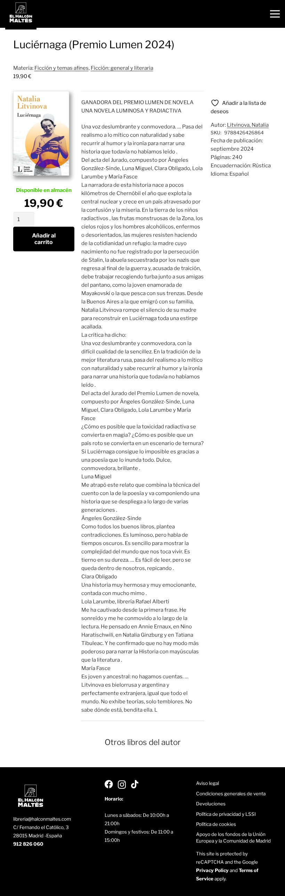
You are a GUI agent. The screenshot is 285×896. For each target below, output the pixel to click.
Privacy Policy (212, 870)
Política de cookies (216, 824)
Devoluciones (211, 803)
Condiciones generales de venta (231, 793)
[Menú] (275, 14)
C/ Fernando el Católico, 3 (41, 827)
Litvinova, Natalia (248, 125)
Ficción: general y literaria (122, 68)
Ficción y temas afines (61, 68)
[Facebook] (109, 784)
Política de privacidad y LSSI (226, 814)
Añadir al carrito (44, 238)
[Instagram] (122, 784)
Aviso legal (207, 783)
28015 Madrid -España (37, 835)
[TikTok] (134, 784)
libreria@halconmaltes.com (42, 819)
